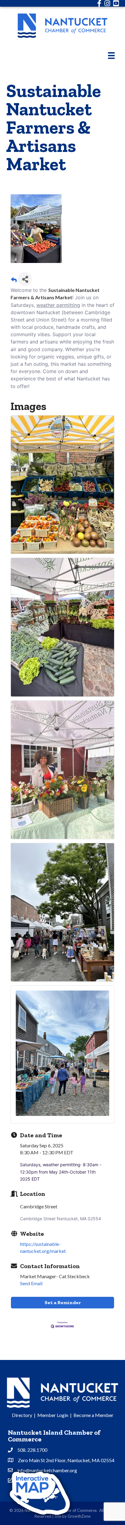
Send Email (31, 1283)
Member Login (52, 1415)
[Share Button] (25, 279)
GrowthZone (79, 1516)
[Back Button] (14, 281)
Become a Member (93, 1415)
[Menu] (111, 55)
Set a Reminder (63, 1302)
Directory (22, 1415)
